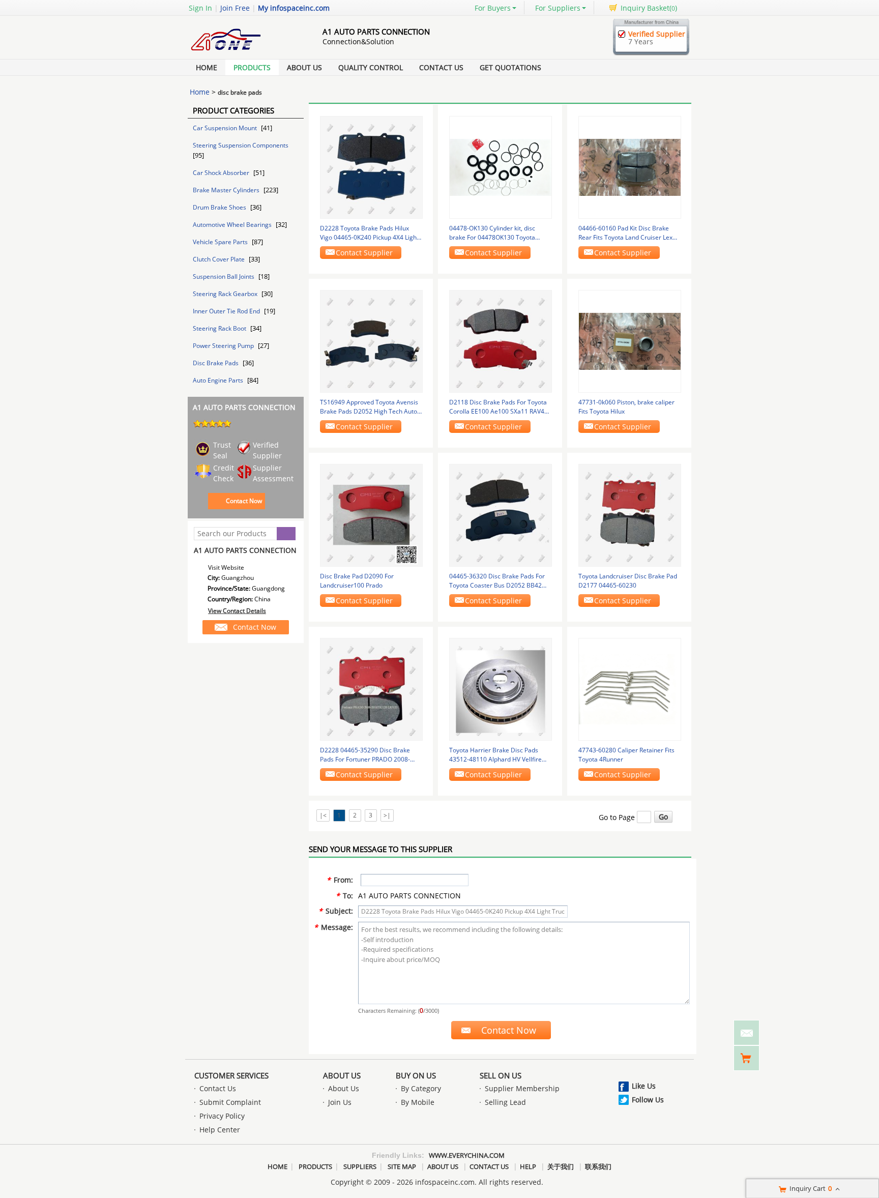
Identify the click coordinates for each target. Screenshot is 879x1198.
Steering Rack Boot (220, 328)
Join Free (235, 8)
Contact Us (441, 67)
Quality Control (370, 67)
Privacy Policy (222, 1116)
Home (206, 67)
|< (323, 815)
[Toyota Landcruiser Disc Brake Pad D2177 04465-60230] (630, 514)
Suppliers (359, 1166)
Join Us (339, 1102)
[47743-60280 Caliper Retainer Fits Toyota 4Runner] (630, 688)
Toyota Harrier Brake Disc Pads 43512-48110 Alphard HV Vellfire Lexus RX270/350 (495, 755)
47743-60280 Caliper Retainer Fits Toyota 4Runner (626, 755)
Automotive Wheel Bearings (233, 224)
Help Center (219, 1129)
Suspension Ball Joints (224, 276)
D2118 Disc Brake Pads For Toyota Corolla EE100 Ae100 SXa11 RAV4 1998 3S (498, 407)
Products (252, 67)
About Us (304, 67)
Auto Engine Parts (219, 380)
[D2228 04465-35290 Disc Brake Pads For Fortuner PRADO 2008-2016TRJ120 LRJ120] (371, 688)
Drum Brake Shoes (220, 207)
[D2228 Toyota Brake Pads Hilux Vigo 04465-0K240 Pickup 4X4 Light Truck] (371, 166)
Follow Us (648, 1099)
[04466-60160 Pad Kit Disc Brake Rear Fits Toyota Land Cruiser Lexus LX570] (630, 166)
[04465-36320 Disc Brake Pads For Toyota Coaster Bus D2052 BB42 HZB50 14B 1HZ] (500, 514)
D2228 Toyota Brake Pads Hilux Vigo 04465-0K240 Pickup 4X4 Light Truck (369, 233)
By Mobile (417, 1102)
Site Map (402, 1166)
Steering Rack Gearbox (226, 293)
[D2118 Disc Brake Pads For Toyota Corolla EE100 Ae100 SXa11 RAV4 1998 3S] (500, 340)
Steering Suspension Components (240, 145)
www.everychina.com (467, 1155)
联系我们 (598, 1166)
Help (528, 1166)
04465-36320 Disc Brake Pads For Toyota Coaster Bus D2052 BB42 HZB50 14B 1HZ (497, 581)
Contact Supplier (364, 252)
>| (387, 815)
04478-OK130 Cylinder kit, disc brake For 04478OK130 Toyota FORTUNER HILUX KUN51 (492, 233)
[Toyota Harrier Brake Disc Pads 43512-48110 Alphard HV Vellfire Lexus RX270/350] (500, 688)
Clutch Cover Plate (219, 259)
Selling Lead (505, 1102)
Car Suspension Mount (225, 128)
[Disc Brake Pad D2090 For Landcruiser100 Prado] (371, 514)
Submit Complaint (230, 1102)
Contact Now (244, 500)
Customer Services (231, 1075)
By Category (421, 1088)
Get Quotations (510, 67)
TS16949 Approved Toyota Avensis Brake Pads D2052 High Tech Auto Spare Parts (369, 407)
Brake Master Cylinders (227, 190)
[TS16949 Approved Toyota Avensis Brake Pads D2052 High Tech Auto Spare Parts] (371, 340)
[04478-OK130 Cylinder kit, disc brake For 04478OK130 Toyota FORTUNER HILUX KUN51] (500, 166)
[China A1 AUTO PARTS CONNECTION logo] (244, 52)
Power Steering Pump (224, 345)
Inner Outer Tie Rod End (227, 311)
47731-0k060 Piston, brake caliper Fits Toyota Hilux (626, 407)
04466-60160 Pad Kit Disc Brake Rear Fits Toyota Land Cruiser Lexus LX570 (628, 233)
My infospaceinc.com (294, 8)
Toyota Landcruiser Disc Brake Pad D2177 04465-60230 (627, 581)
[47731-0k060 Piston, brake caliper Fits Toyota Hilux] (630, 340)
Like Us (644, 1086)
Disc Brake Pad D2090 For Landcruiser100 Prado (357, 581)
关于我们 (560, 1166)
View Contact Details (237, 610)
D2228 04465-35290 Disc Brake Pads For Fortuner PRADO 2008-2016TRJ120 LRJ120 (365, 755)
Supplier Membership (522, 1088)
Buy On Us (416, 1075)
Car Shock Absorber (222, 172)
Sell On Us (500, 1075)
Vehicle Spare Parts (221, 242)
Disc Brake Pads (216, 363)
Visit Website (226, 567)
